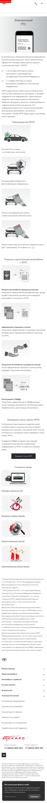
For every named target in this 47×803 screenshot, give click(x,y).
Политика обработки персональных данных (16, 780)
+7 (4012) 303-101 (34, 747)
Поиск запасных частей (13, 541)
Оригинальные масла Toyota (15, 566)
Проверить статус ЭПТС (23, 456)
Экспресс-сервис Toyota (13, 515)
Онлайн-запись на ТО (12, 490)
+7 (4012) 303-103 (13, 747)
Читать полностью (10, 796)
